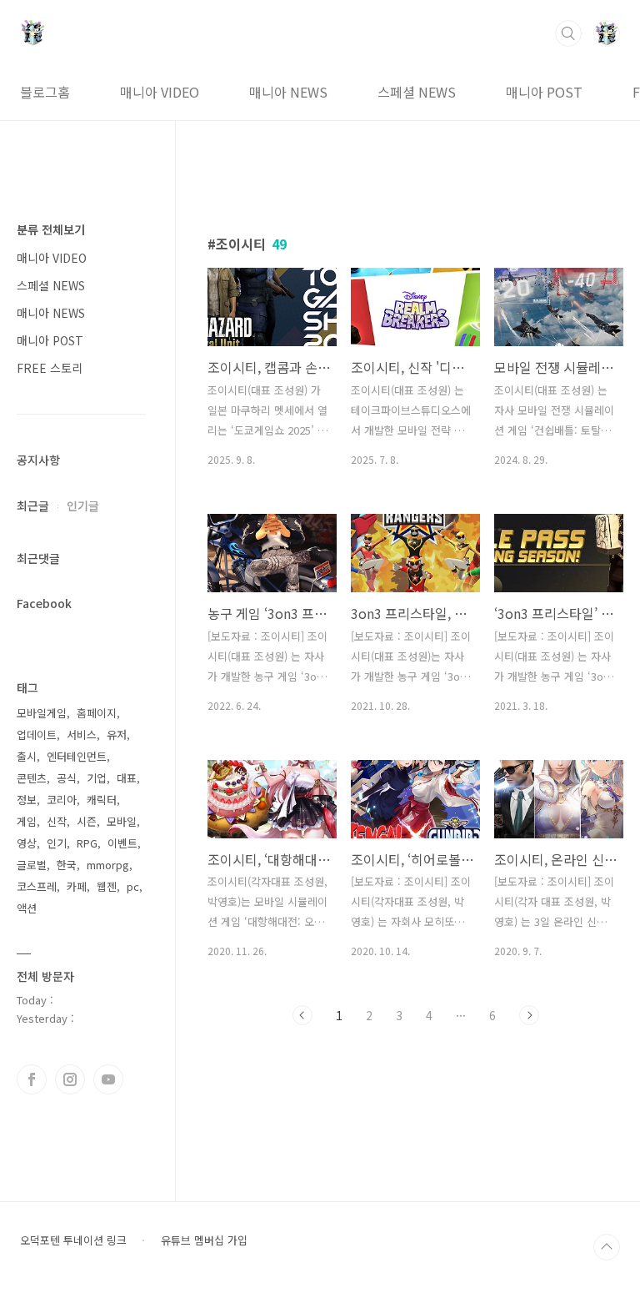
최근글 (33, 505)
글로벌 (32, 865)
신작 (57, 821)
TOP (606, 1247)
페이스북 (32, 1079)
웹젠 (107, 886)
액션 (27, 908)
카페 (77, 886)
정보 (27, 799)
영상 (27, 843)
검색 (568, 33)
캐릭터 (102, 799)
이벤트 (123, 843)
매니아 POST (544, 92)
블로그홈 (45, 92)
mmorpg (108, 865)
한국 (67, 865)
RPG (87, 843)
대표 (127, 778)
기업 (97, 778)
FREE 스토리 (49, 368)
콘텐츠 (32, 778)
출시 (27, 756)
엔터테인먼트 (77, 756)
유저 (117, 734)
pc (133, 886)
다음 (529, 1015)
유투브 (108, 1079)
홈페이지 (97, 713)
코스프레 (37, 886)
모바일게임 (42, 713)
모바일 (122, 821)
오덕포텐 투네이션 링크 (73, 1240)
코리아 (62, 799)
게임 (27, 821)
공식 (67, 778)
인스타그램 (70, 1079)
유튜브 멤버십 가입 (204, 1240)
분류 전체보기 (51, 229)
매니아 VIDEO (159, 92)
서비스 (82, 734)
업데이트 (37, 734)
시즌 (87, 821)
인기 (57, 843)
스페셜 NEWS (417, 92)
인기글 (83, 505)
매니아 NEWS (288, 92)
